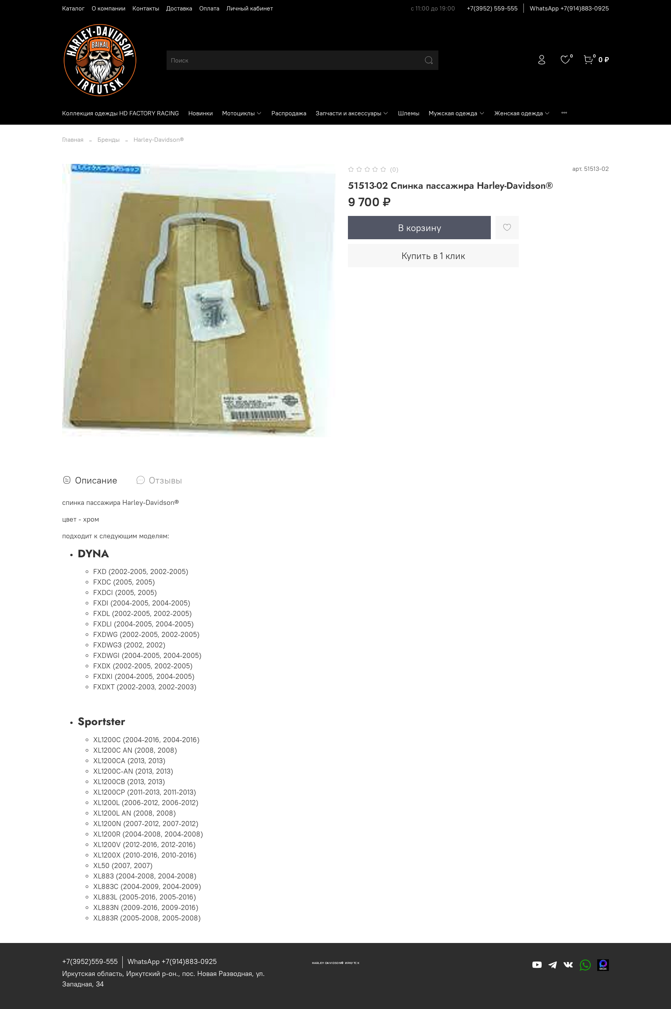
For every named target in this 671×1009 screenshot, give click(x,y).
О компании (108, 8)
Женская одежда (518, 113)
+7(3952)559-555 (90, 961)
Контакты (145, 8)
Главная (72, 139)
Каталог (73, 8)
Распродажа (288, 113)
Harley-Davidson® (159, 139)
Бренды (108, 139)
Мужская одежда (453, 113)
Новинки (200, 113)
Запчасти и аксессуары (348, 113)
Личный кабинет (249, 8)
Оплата (209, 8)
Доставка (179, 8)
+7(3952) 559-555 (492, 8)
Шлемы (408, 113)
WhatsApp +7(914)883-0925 (569, 8)
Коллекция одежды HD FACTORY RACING (120, 113)
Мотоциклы (238, 113)
